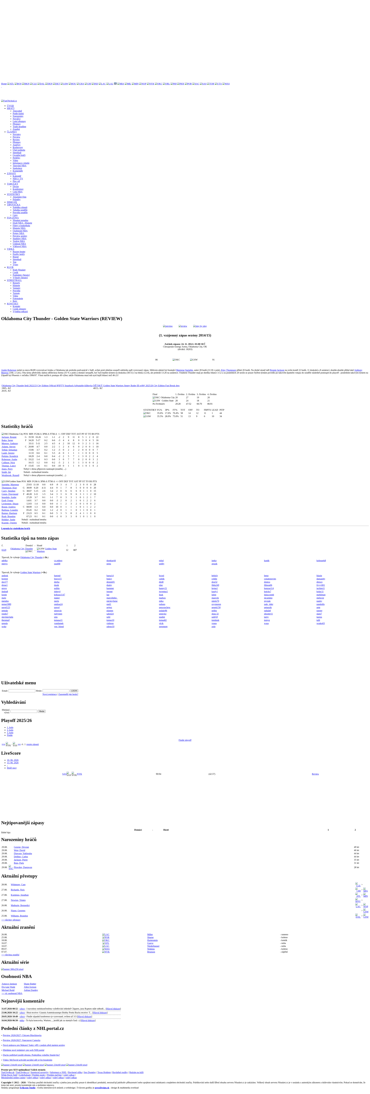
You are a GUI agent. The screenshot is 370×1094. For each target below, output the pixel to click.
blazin (319, 575)
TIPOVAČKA (13, 204)
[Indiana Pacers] (95, 83)
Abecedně (17, 111)
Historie (16, 285)
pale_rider (268, 604)
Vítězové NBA (20, 246)
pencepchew (164, 607)
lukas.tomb (269, 594)
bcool (161, 575)
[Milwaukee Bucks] (128, 83)
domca (267, 582)
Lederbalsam (25, 1075)
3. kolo (10, 732)
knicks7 (267, 591)
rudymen (58, 614)
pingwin (58, 610)
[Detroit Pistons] (56, 83)
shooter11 (268, 614)
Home (4, 83)
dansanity (321, 579)
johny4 (57, 591)
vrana (214, 623)
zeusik (214, 563)
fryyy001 (321, 585)
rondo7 (5, 614)
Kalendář (17, 176)
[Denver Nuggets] (48, 83)
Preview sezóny (20, 236)
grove (4, 588)
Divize (16, 186)
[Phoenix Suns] (180, 83)
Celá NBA (18, 191)
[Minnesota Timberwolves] (135, 83)
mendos (5, 601)
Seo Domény (90, 1072)
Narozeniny (18, 116)
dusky (109, 585)
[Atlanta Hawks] (10, 83)
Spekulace (17, 168)
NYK (3, 744)
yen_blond (59, 626)
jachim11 (321, 588)
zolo (213, 626)
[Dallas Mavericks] (41, 83)
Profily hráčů (19, 254)
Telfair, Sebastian (9, 450)
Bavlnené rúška (75, 1072)
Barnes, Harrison (9, 513)
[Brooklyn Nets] (25, 83)
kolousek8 (321, 560)
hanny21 (163, 588)
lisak (161, 594)
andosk (5, 575)
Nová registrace (49, 694)
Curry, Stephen (8, 491)
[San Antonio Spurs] (203, 83)
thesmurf (6, 620)
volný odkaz (69, 1075)
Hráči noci (11, 768)
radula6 (267, 610)
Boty (15, 301)
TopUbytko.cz (22, 1072)
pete (318, 607)
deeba (56, 582)
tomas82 (163, 620)
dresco (319, 582)
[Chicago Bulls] (88, 83)
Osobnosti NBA (20, 231)
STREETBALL (14, 280)
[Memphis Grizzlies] (115, 83)
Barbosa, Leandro (10, 510)
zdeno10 (110, 626)
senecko (162, 614)
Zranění (16, 129)
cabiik (161, 579)
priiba (214, 610)
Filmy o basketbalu (21, 225)
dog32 (214, 582)
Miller (150, 934)
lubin (214, 594)
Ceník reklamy (19, 309)
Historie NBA (19, 228)
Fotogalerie (18, 298)
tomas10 (110, 620)
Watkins (151, 949)
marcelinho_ (112, 598)
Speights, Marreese (10, 484)
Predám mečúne (54, 1075)
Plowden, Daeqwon (23, 867)
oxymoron (216, 604)
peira (109, 563)
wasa (266, 623)
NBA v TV (18, 178)
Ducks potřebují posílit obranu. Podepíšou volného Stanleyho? (31, 1055)
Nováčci (16, 119)
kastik (266, 560)
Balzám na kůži (136, 1072)
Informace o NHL (58, 1072)
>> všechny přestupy (11, 920)
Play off (16, 181)
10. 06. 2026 (12, 760)
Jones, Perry (7, 469)
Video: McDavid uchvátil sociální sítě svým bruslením (27, 1060)
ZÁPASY (11, 173)
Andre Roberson (8, 370)
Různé (16, 257)
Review (16, 139)
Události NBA (19, 244)
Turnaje (16, 293)
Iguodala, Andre (9, 497)
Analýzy (17, 145)
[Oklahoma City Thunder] (158, 83)
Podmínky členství (21, 275)
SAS (19, 744)
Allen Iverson (30, 987)
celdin (214, 579)
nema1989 (6, 604)
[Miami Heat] (120, 83)
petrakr (5, 610)
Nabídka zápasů (20, 207)
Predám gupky (39, 1075)
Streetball (17, 152)
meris (56, 601)
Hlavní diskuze (113, 1008)
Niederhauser (153, 946)
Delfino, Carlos (21, 856)
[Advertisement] (88, 21)
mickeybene (112, 601)
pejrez (109, 607)
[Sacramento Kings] (195, 83)
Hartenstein (152, 940)
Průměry (17, 199)
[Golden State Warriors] (64, 83)
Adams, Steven (8, 446)
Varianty (16, 288)
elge (161, 585)
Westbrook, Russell (10, 475)
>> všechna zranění (10, 954)
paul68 (57, 563)
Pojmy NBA (18, 233)
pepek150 (216, 607)
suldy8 (215, 617)
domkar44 (111, 560)
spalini (162, 617)
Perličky (16, 158)
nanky (319, 601)
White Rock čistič (9, 1075)
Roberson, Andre (9, 459)
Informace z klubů (21, 163)
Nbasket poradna (20, 220)
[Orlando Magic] (166, 83)
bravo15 (58, 579)
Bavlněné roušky (120, 1072)
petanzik (268, 607)
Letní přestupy (19, 121)
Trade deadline (19, 126)
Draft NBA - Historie (22, 223)
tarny (266, 617)
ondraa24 (58, 604)
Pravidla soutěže (20, 212)
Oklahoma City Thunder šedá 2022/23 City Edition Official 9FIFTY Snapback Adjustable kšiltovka (47, 385)
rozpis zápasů (32, 744)
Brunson (151, 952)
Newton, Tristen (18, 900)
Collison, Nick (8, 462)
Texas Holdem (104, 1072)
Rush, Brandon (8, 516)
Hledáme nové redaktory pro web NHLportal (23, 1050)
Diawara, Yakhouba (23, 853)
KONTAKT (12, 303)
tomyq (267, 620)
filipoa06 (268, 585)
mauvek (215, 598)
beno (266, 575)
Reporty (16, 283)
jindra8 (5, 591)
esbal (161, 560)
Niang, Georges (18, 910)
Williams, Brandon (19, 916)
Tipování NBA (19, 165)
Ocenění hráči (19, 155)
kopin (4, 594)
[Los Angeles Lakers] (109, 83)
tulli (318, 620)
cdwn (22, 1008)
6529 (4, 550)
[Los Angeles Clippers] (102, 83)
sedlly (161, 563)
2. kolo (10, 730)
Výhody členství (20, 277)
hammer (110, 588)
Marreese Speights (184, 370)
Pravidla (16, 290)
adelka (5, 560)
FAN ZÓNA (13, 217)
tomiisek (215, 620)
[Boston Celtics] (18, 83)
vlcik (161, 623)
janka (214, 560)
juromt (109, 591)
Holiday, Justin (8, 519)
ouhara (162, 604)
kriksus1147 (59, 594)
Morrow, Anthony (10, 443)
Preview (16, 137)
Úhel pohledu (19, 150)
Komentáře (18, 171)
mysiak (267, 601)
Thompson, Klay (9, 488)
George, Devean (21, 847)
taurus (319, 617)
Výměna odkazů (20, 311)
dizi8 (161, 582)
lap (108, 594)
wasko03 (321, 623)
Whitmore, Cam (18, 884)
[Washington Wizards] (226, 83)
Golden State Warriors (30, 572)
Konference (18, 189)
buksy (109, 579)
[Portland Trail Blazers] (188, 83)
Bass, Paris (19, 863)
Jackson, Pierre (21, 860)
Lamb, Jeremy (8, 453)
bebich (215, 575)
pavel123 (6, 607)
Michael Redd (8, 990)
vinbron (110, 623)
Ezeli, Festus (7, 500)
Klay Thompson (228, 370)
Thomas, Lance (9, 466)
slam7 (319, 614)
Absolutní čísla (19, 197)
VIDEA (10, 249)
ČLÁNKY (12, 132)
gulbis (57, 588)
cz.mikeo (58, 560)
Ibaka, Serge (7, 440)
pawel (57, 607)
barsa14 (110, 575)
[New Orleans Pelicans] (142, 83)
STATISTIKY (13, 194)
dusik (56, 585)
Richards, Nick (18, 890)
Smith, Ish (6, 472)
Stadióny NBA (19, 238)
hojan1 (215, 588)
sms (56, 617)
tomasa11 (58, 620)
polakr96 (163, 610)
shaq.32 (215, 614)
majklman (321, 594)
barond (57, 575)
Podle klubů (18, 113)
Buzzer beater (19, 251)
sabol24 (110, 614)
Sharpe (150, 937)
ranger (319, 610)
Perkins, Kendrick (10, 456)
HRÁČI (10, 108)
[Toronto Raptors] (210, 83)
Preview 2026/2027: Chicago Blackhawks (22, 1035)
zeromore (163, 626)
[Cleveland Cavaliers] (33, 83)
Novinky (17, 134)
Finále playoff (185, 740)
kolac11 (320, 591)
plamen (110, 610)
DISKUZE (12, 202)
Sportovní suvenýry (40, 1072)
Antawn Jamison (9, 984)
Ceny (15, 215)
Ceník (15, 272)
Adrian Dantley (31, 990)
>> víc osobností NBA (12, 993)
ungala (5, 623)
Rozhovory (18, 147)
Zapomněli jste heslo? (68, 694)
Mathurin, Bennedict (20, 905)
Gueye (150, 943)
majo (4, 598)
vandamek (58, 623)
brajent (5, 579)
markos (162, 598)
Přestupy (17, 124)
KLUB (10, 267)
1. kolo (10, 727)
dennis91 (111, 582)
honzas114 (269, 588)
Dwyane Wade (8, 987)
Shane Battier (30, 984)
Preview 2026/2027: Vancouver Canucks (21, 1040)
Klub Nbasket (19, 270)
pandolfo (321, 604)
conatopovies (270, 579)
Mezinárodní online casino (13, 1077)
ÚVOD (10, 105)
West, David (19, 850)
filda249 (215, 585)
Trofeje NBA (19, 241)
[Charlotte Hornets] (80, 83)
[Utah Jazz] (218, 83)
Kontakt (16, 306)
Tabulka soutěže (20, 210)
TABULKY (12, 184)
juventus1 (163, 591)
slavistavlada (7, 617)
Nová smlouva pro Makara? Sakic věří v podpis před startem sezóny (34, 1045)
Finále (10, 735)
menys (5, 563)
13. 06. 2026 (12, 762)
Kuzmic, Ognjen (9, 523)
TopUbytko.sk (7, 1072)
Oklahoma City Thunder (21, 548)
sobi (108, 617)
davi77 (5, 582)
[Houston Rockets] (72, 83)
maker (57, 598)
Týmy (15, 264)
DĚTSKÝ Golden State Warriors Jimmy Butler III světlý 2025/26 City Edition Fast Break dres (136, 385)
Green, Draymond (10, 494)
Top (14, 262)
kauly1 (215, 591)
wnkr (4, 626)
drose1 (5, 585)
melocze (320, 598)
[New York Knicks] (150, 83)
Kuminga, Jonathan (20, 895)
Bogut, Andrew (9, 507)
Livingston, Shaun (10, 503)
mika (161, 601)
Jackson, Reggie (9, 437)
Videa (15, 160)
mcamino (268, 598)
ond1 (109, 604)
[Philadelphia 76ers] (174, 83)
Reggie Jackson (277, 370)
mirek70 (215, 601)
